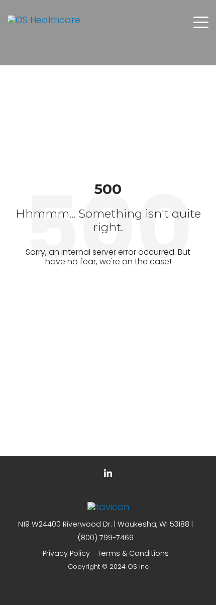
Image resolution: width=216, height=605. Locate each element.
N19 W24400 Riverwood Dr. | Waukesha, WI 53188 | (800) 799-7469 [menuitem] (105, 531)
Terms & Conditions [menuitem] (133, 553)
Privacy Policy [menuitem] (66, 553)
